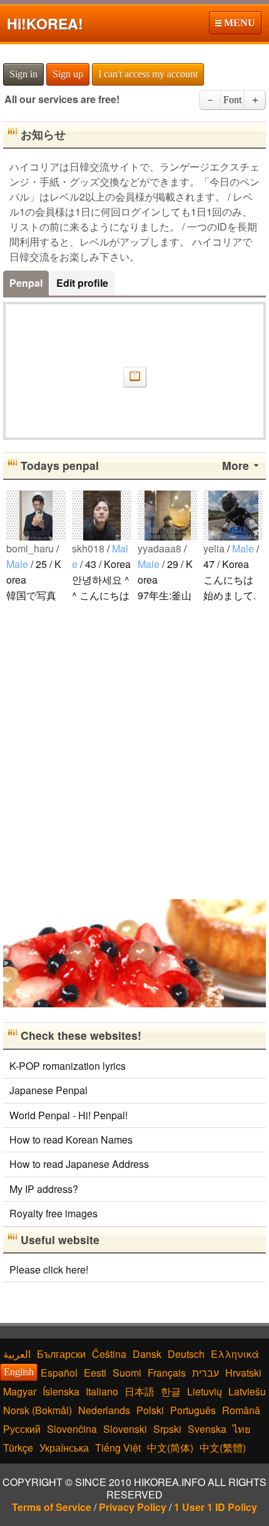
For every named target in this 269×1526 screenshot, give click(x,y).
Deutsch (186, 1354)
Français (167, 1372)
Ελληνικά (235, 1354)
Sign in (23, 74)
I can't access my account (148, 74)
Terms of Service (51, 1507)
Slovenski (125, 1429)
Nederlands (104, 1410)
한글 (171, 1391)
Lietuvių (204, 1391)
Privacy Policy (132, 1507)
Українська (64, 1447)
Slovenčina (72, 1429)
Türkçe (18, 1447)
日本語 (139, 1391)
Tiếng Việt (118, 1447)
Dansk (147, 1354)
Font (232, 99)
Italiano (102, 1391)
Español (59, 1372)
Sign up (68, 74)
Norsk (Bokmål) (37, 1410)
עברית (205, 1372)
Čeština (109, 1354)
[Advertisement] (134, 750)
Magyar (19, 1391)
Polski (150, 1410)
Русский (22, 1429)
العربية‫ (17, 1354)
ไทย (241, 1429)
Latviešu (247, 1391)
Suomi (127, 1372)
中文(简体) (170, 1447)
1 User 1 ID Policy (215, 1507)
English (19, 1372)
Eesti (95, 1372)
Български (61, 1354)
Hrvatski (243, 1372)
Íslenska (61, 1391)
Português (193, 1410)
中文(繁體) (223, 1447)
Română (241, 1410)
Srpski (167, 1429)
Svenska (207, 1429)
